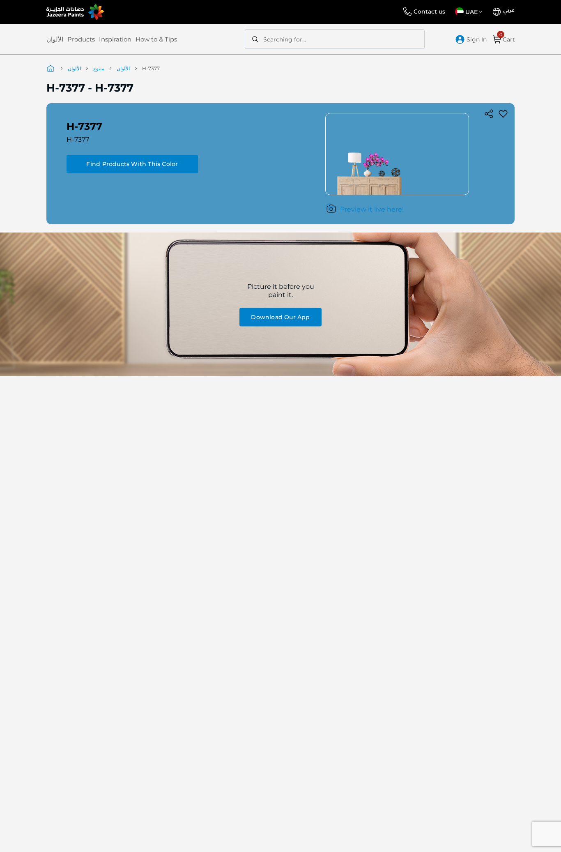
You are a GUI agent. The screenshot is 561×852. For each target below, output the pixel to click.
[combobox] (335, 39)
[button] (470, 11)
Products (81, 39)
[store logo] (75, 12)
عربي (509, 10)
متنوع (98, 68)
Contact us (429, 11)
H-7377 (78, 139)
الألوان (54, 39)
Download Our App (280, 316)
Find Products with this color (132, 164)
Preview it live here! (372, 209)
